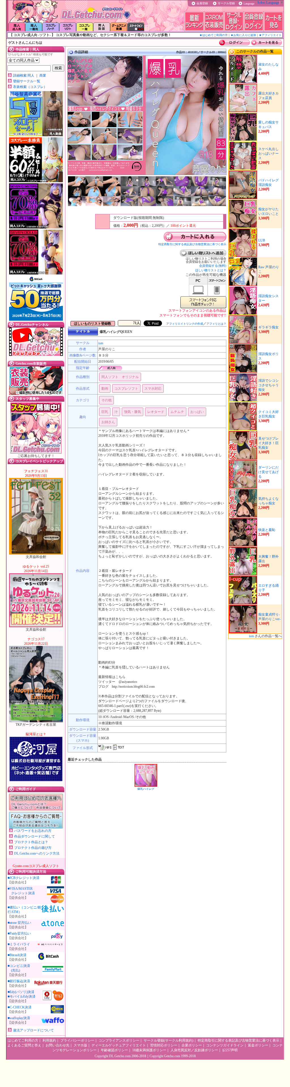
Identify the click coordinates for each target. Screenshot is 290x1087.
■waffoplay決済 (19, 1018)
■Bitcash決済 (17, 955)
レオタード (155, 412)
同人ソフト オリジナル (120, 377)
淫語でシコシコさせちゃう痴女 (268, 385)
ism (100, 343)
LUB (261, 240)
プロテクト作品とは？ (31, 842)
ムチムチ (177, 412)
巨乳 (104, 412)
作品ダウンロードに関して (34, 836)
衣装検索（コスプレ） (30, 87)
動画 (104, 389)
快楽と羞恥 (266, 530)
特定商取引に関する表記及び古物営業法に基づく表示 (192, 244)
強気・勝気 (132, 412)
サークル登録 (226, 3)
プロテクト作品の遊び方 (33, 848)
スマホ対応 (152, 389)
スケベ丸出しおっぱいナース (268, 153)
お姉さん (108, 422)
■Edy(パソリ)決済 (21, 992)
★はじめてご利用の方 (213, 35)
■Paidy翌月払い (19, 933)
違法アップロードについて (33, 1030)
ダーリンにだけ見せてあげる (268, 472)
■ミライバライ (19, 944)
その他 (106, 400)
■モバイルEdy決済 (21, 996)
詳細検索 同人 (23, 75)
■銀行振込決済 (19, 981)
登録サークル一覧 (26, 81)
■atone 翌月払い (19, 923)
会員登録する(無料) (212, 265)
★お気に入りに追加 (243, 35)
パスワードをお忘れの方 (33, 831)
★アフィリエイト (270, 35)
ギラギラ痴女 (268, 327)
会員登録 (202, 3)
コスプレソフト (126, 389)
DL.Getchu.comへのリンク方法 (36, 853)
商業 (42, 75)
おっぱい (197, 412)
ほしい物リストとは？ (210, 270)
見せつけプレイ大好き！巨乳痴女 (268, 443)
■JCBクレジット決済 (23, 878)
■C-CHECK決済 (19, 1007)
